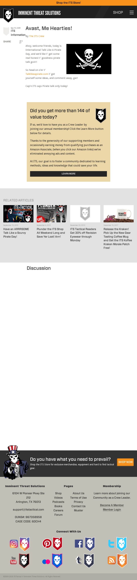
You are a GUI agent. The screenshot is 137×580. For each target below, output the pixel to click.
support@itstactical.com (28, 509)
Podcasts (58, 502)
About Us (78, 493)
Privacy (78, 502)
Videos (58, 497)
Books (58, 506)
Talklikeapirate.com (37, 74)
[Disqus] (68, 314)
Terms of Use (78, 497)
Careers (58, 510)
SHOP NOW (125, 462)
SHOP (118, 12)
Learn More (69, 174)
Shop (58, 493)
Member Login (112, 509)
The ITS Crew (36, 36)
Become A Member (112, 505)
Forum (58, 515)
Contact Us (79, 506)
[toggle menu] (132, 12)
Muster (78, 510)
